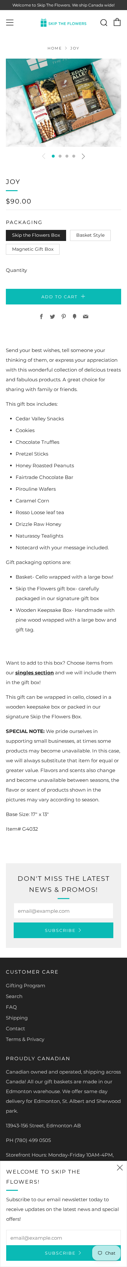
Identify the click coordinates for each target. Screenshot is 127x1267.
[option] (63, 103)
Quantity (16, 270)
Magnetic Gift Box (32, 249)
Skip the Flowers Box (36, 235)
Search (14, 996)
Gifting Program (25, 985)
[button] (53, 156)
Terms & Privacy (25, 1039)
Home (55, 48)
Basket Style (90, 235)
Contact (15, 1028)
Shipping (17, 1018)
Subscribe (60, 930)
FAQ (11, 1007)
